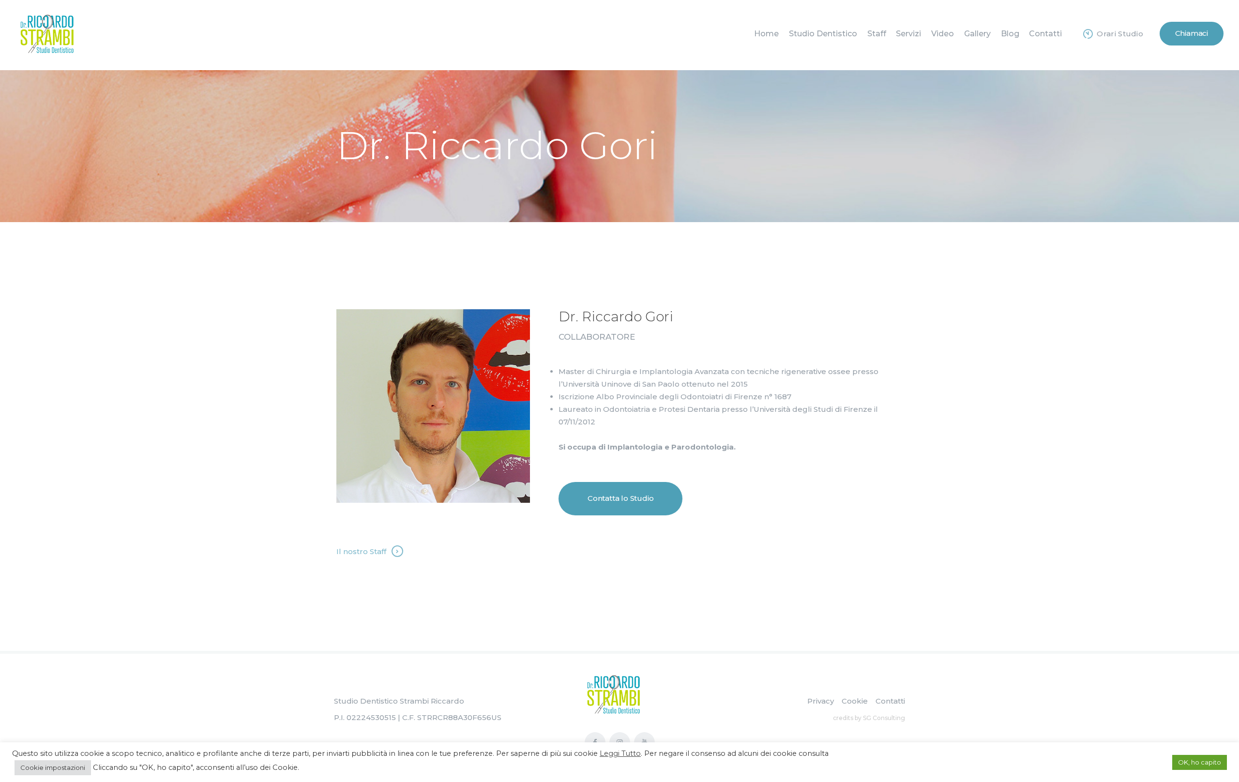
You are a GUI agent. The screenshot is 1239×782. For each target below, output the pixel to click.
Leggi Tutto (620, 753)
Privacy (820, 701)
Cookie (855, 701)
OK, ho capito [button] (1199, 762)
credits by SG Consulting (869, 718)
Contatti (890, 701)
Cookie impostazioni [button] (52, 767)
